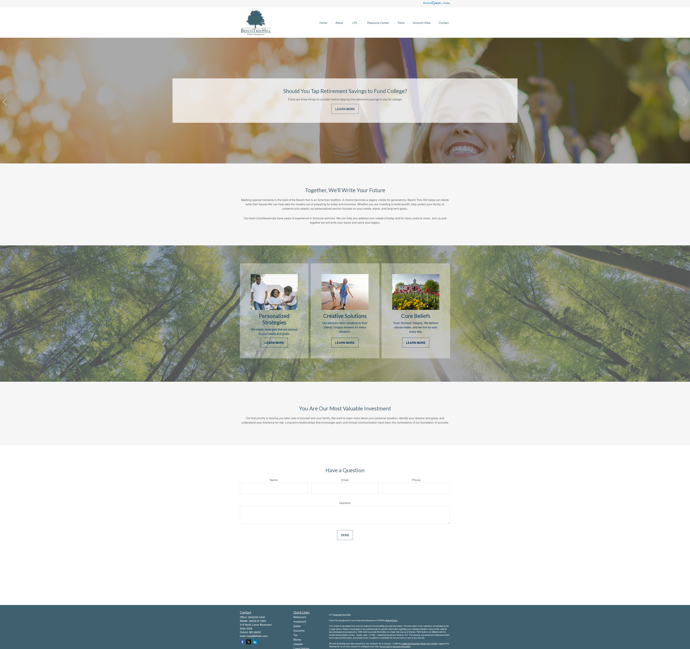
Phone (416, 480)
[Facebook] (242, 641)
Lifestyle (298, 644)
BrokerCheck (391, 620)
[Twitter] (248, 641)
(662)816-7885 (257, 621)
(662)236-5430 (256, 617)
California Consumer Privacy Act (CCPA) (419, 643)
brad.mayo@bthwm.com (254, 636)
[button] (323, 22)
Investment (299, 621)
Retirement (299, 617)
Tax (295, 635)
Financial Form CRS (342, 614)
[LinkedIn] (254, 641)
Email (345, 480)
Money (297, 639)
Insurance (299, 630)
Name (274, 480)
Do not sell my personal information (395, 646)
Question (345, 503)
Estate (297, 626)
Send (345, 535)
